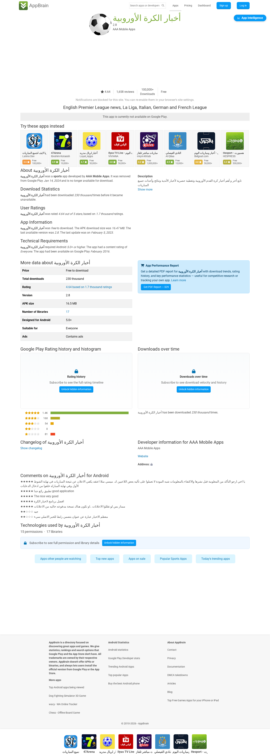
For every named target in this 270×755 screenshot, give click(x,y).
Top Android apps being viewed (66, 687)
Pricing (188, 5)
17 (67, 312)
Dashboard (204, 5)
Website (143, 456)
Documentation (176, 666)
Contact (172, 649)
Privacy (171, 658)
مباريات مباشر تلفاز (147, 152)
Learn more (178, 280)
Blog (169, 691)
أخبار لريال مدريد (89, 152)
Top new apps (105, 558)
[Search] (163, 5)
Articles (171, 683)
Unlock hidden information (76, 389)
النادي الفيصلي (173, 152)
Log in (243, 5)
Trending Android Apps (121, 666)
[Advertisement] (130, 61)
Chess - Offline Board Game (64, 712)
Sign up (223, 5)
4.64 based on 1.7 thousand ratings (89, 287)
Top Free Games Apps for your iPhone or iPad (193, 700)
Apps (175, 5)
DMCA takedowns (177, 675)
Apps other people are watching (60, 558)
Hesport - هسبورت (233, 152)
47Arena (56, 152)
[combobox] (144, 5)
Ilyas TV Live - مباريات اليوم (120, 152)
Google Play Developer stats (124, 658)
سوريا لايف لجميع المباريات (34, 152)
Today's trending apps (215, 558)
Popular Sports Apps (173, 558)
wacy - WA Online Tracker (63, 704)
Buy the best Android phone (124, 683)
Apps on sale (137, 558)
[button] (194, 464)
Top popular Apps (118, 675)
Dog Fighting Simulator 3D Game (67, 695)
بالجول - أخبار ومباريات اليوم (206, 152)
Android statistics (118, 649)
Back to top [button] (260, 721)
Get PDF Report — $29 (156, 286)
